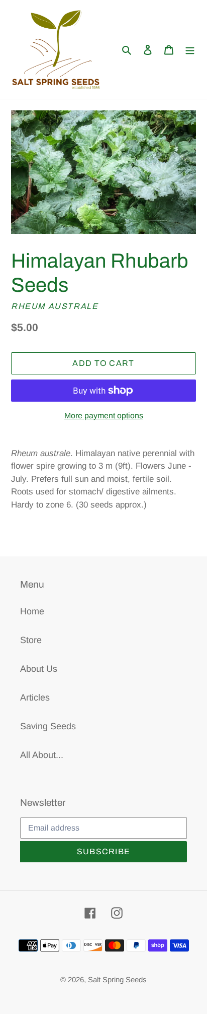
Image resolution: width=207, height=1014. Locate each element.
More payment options (103, 415)
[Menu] (189, 49)
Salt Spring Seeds (117, 979)
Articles (35, 697)
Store (31, 640)
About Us (38, 669)
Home (32, 611)
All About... (41, 755)
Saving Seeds (48, 726)
